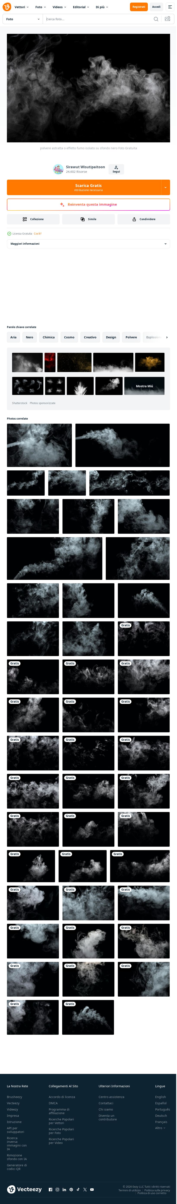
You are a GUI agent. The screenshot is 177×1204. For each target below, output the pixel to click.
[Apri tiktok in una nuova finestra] (78, 1187)
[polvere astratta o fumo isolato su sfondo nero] (39, 443)
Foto (38, 7)
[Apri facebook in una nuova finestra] (50, 1187)
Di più (100, 7)
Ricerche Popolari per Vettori (61, 1119)
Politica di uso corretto (148, 1191)
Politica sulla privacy (154, 1188)
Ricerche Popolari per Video (61, 1139)
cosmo (69, 335)
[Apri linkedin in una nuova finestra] (64, 1187)
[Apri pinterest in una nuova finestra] (71, 1187)
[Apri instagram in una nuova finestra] (57, 1187)
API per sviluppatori (15, 1128)
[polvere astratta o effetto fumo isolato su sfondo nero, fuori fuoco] (144, 636)
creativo (90, 335)
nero (29, 335)
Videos (58, 7)
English (157, 1095)
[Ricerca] (156, 19)
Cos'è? (37, 233)
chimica (49, 335)
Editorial (79, 7)
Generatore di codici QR (17, 1165)
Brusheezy (14, 1095)
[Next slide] (160, 335)
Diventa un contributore (108, 1115)
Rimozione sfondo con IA (17, 1155)
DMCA (53, 1101)
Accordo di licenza (62, 1095)
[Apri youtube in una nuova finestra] (92, 1187)
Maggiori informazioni (25, 241)
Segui (116, 171)
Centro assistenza (111, 1095)
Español (157, 1101)
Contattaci (106, 1101)
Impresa (13, 1113)
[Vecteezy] (7, 7)
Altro (155, 1126)
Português (159, 1107)
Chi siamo (106, 1107)
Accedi (156, 7)
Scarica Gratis (88, 187)
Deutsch (158, 1113)
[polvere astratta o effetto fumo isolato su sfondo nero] (33, 636)
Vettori (20, 7)
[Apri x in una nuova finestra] (85, 1187)
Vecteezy (13, 1101)
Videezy (12, 1107)
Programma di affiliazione (59, 1109)
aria (13, 335)
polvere (131, 335)
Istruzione (14, 1120)
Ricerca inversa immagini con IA (17, 1141)
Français (158, 1120)
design (111, 335)
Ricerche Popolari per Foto (61, 1129)
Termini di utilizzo (126, 1188)
